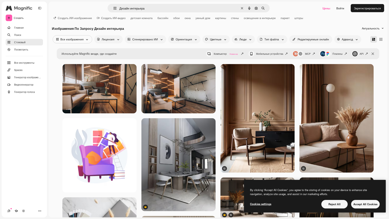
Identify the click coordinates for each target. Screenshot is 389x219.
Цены (326, 8)
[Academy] (16, 211)
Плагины (337, 53)
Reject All (334, 204)
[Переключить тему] (23, 211)
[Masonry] (373, 39)
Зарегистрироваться (367, 8)
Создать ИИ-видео (113, 18)
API (361, 53)
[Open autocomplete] (113, 8)
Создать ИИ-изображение (75, 18)
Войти (340, 8)
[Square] (381, 39)
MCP (308, 53)
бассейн (162, 18)
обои (176, 18)
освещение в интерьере (260, 18)
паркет (285, 18)
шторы (298, 18)
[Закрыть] (372, 53)
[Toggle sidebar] (39, 8)
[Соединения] (9, 211)
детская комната (141, 18)
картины (220, 18)
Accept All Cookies (365, 204)
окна (188, 18)
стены (235, 18)
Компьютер (226, 53)
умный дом (203, 18)
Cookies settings (260, 204)
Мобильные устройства (269, 53)
